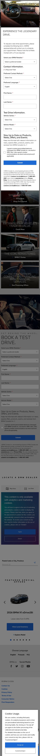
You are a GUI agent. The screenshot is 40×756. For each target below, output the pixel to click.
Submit (20, 163)
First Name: (8, 93)
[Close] (35, 4)
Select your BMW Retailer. (13, 58)
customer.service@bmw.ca (19, 176)
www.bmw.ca (19, 178)
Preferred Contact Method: (14, 73)
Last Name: (8, 102)
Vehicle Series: (9, 116)
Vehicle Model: (9, 125)
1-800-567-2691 (26, 185)
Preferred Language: (12, 82)
